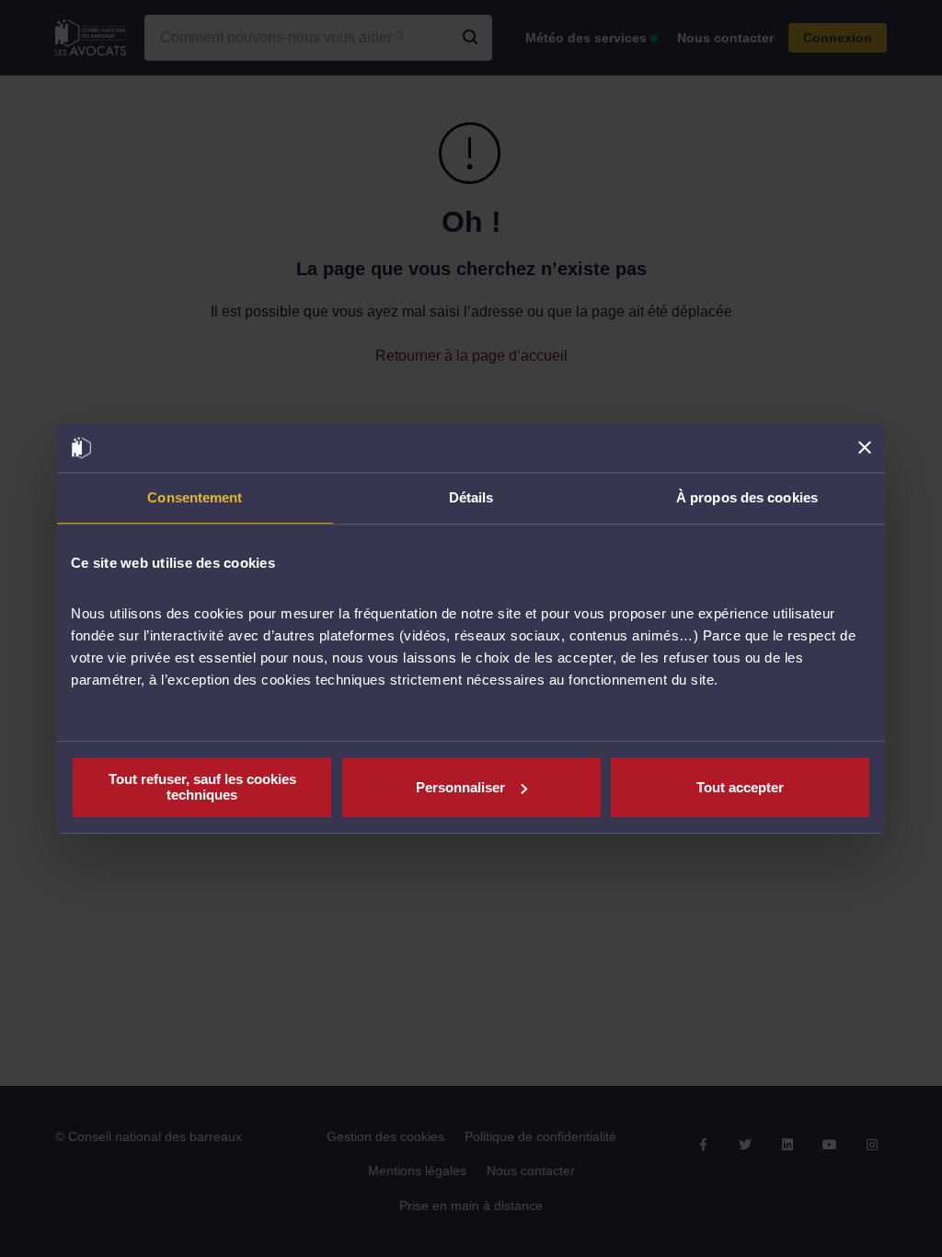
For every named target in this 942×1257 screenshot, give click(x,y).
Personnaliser (460, 787)
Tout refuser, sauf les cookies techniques (202, 786)
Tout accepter (740, 787)
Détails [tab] (471, 497)
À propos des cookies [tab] (747, 497)
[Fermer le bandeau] (864, 448)
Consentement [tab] (194, 497)
